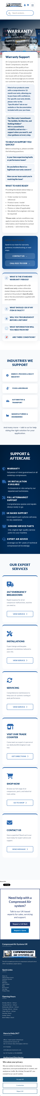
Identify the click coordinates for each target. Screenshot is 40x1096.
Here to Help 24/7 (11, 1033)
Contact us (20, 256)
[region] (20, 1077)
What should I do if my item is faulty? (19, 308)
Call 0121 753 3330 (20, 263)
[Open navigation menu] (32, 5)
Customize (20, 1085)
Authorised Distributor (13, 1057)
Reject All (20, 1091)
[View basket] (28, 5)
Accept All (20, 1079)
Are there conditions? (20, 337)
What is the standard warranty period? (19, 278)
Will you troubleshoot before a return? (20, 318)
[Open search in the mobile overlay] (20, 13)
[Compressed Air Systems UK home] (14, 5)
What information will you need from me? (19, 328)
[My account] (25, 5)
